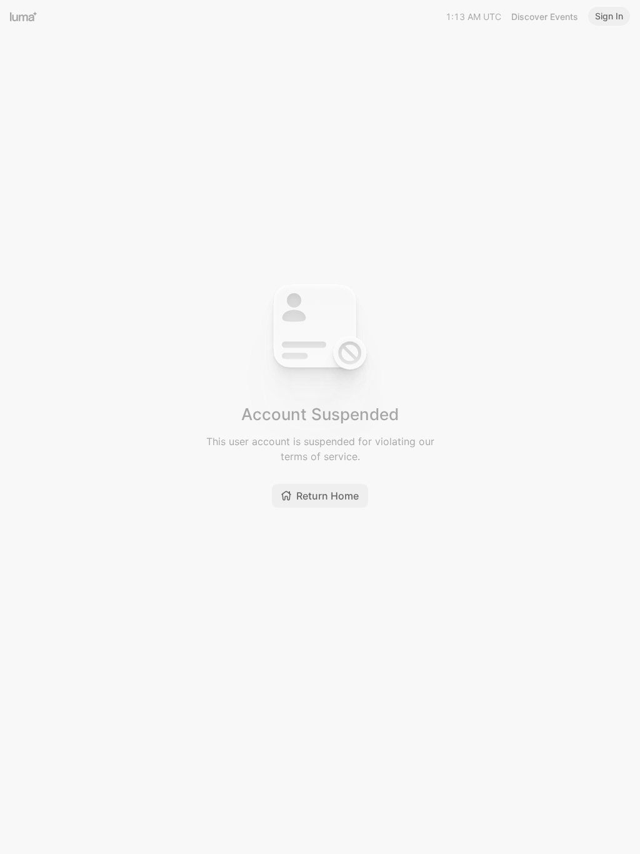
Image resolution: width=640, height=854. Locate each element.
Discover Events (544, 16)
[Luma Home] (24, 16)
